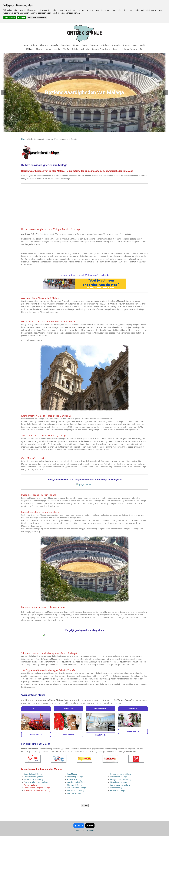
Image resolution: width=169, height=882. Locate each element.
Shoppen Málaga (74, 785)
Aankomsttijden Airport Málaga (37, 790)
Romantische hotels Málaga (36, 782)
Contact (78, 830)
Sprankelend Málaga (33, 774)
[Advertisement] (84, 203)
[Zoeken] (141, 49)
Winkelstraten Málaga (76, 787)
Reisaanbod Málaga (118, 776)
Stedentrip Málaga (75, 776)
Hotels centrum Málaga (34, 779)
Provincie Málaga (117, 790)
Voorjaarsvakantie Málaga (121, 779)
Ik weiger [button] (21, 17)
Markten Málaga (74, 793)
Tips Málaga (72, 774)
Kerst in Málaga (116, 787)
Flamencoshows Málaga (120, 774)
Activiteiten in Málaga (76, 782)
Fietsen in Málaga (74, 779)
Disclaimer (90, 830)
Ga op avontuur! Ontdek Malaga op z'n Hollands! (84, 274)
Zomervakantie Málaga (120, 785)
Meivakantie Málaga (118, 782)
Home (24, 139)
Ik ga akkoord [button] (10, 17)
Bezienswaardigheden (33, 776)
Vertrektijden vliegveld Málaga (37, 787)
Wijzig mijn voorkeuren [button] (36, 17)
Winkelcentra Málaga (76, 790)
